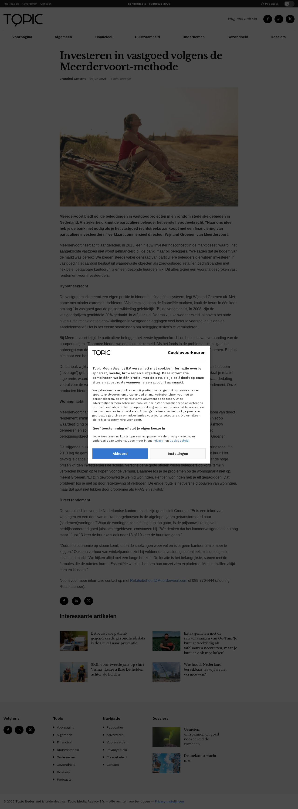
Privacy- (158, 440)
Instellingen (178, 454)
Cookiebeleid (179, 440)
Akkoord (120, 454)
